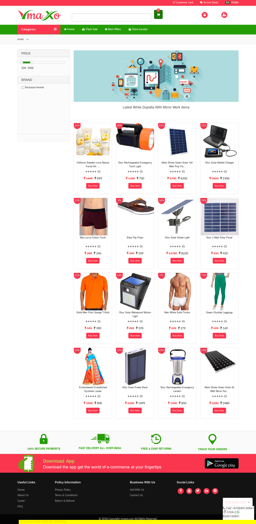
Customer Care (184, 2)
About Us (22, 495)
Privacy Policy (63, 490)
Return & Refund (65, 501)
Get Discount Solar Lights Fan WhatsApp (42, 521)
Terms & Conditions (66, 495)
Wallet (233, 2)
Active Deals (210, 2)
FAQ (20, 506)
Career (21, 501)
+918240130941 (243, 508)
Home (21, 490)
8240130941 (231, 516)
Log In (212, 14)
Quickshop (97, 157)
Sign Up (233, 14)
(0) (98, 171)
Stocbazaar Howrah (34, 87)
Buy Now (92, 186)
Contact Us (136, 495)
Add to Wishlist (90, 157)
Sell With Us (137, 490)
